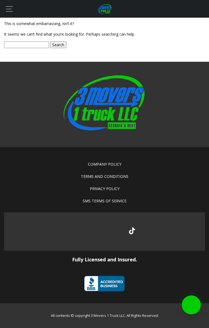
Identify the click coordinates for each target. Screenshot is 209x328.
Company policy (104, 164)
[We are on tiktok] (132, 230)
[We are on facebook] (77, 232)
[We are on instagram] (114, 232)
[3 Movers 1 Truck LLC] (104, 12)
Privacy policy (104, 188)
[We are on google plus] (96, 232)
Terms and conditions (104, 176)
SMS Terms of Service (105, 200)
